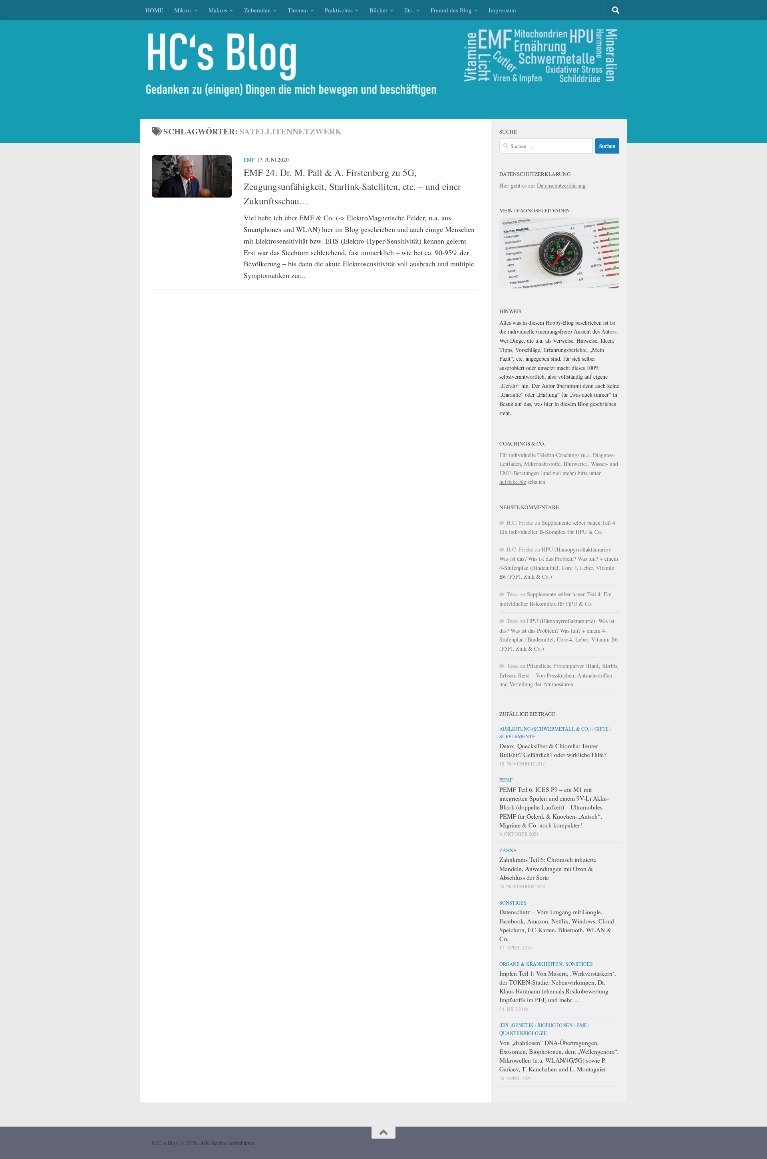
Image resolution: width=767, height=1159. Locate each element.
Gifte (601, 728)
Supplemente (517, 736)
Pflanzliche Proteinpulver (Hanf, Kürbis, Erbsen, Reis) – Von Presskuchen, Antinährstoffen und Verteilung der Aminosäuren (559, 675)
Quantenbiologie (523, 1033)
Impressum (502, 10)
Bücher (378, 10)
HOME (154, 10)
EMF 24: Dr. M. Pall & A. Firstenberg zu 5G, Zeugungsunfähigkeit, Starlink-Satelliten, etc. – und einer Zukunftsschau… (352, 186)
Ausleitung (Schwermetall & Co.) (545, 728)
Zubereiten (257, 10)
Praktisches (339, 10)
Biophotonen (555, 1025)
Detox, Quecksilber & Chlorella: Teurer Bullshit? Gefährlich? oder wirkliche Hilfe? (552, 750)
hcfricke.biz (512, 482)
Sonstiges (513, 902)
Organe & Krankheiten (530, 964)
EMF (249, 159)
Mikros (183, 10)
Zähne (508, 850)
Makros (218, 10)
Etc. (409, 10)
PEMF (506, 780)
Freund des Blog (451, 10)
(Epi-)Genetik (516, 1025)
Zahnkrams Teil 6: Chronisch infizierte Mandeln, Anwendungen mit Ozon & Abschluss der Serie (547, 868)
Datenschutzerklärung (561, 185)
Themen (298, 10)
